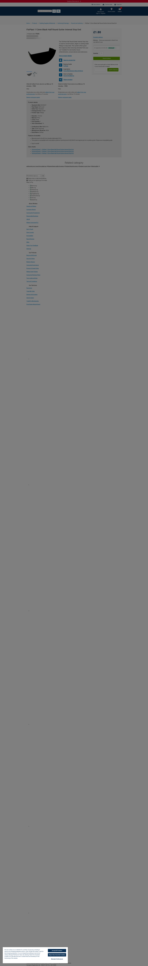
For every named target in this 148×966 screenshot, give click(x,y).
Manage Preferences (57, 959)
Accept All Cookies (57, 950)
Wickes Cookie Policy (24, 958)
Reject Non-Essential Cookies (57, 954)
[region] (35, 955)
